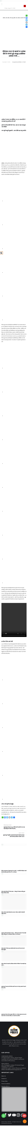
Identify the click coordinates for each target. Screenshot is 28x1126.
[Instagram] (18, 1115)
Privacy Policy (4, 1081)
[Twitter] (10, 1115)
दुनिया (14, 17)
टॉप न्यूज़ (11, 17)
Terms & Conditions (5, 1083)
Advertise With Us (5, 1086)
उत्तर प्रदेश (7, 17)
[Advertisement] (14, 37)
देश (16, 17)
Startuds (10, 1123)
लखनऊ (18, 17)
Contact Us (3, 1078)
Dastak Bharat (4, 1121)
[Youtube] (14, 1115)
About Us (3, 1076)
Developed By (4, 1123)
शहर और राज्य (23, 17)
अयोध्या (4, 17)
